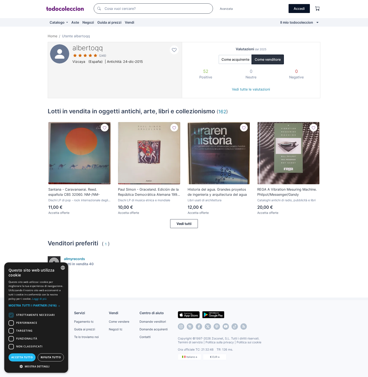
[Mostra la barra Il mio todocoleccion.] (317, 22)
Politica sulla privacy (220, 342)
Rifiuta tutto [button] (51, 357)
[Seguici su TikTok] (234, 326)
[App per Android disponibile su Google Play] (213, 314)
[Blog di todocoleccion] (243, 326)
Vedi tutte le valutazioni (251, 89)
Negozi (88, 22)
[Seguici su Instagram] (181, 326)
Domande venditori (152, 321)
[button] (36, 305)
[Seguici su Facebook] (199, 326)
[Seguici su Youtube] (226, 326)
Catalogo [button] (57, 22)
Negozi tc (115, 329)
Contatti (145, 337)
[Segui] (104, 127)
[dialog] (36, 317)
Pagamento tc (84, 321)
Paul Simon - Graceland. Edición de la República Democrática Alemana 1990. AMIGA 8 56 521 (149, 192)
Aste (75, 22)
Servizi (79, 313)
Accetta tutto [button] (22, 357)
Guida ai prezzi (109, 22)
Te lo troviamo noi (86, 337)
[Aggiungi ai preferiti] (174, 49)
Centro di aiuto (151, 313)
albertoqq (87, 48)
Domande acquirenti (153, 329)
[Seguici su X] (208, 326)
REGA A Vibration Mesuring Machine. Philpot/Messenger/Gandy (287, 192)
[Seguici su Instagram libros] (190, 326)
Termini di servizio (190, 342)
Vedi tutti (184, 224)
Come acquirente (235, 59)
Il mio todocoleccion (296, 22)
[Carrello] (317, 8)
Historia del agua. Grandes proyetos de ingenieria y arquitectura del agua (217, 192)
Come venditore (268, 59)
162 (222, 111)
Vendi (129, 22)
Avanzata (226, 8)
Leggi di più (39, 299)
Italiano (191, 356)
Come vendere (119, 321)
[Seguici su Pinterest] (217, 326)
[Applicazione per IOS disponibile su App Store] (189, 314)
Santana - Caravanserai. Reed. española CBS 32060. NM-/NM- (74, 192)
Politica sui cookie (249, 342)
